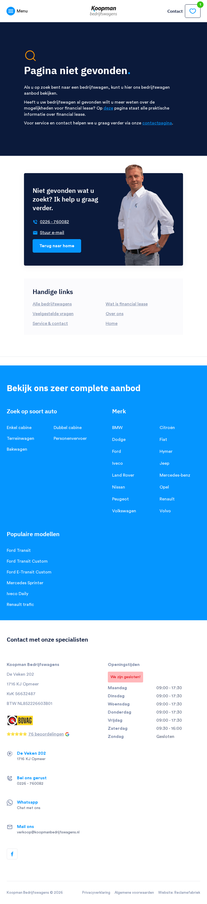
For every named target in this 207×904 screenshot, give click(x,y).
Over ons (114, 314)
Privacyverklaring (96, 893)
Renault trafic (20, 604)
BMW (117, 427)
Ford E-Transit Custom (29, 572)
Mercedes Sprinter (25, 583)
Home (112, 323)
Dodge (119, 439)
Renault (167, 499)
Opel (164, 487)
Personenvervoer (70, 438)
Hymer (166, 451)
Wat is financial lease (127, 304)
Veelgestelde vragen (53, 314)
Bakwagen (17, 449)
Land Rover (123, 475)
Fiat (163, 439)
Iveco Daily (17, 594)
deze (108, 108)
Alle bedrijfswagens (52, 304)
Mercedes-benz (175, 475)
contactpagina (157, 123)
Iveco (117, 463)
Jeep (164, 463)
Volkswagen (124, 511)
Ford (116, 451)
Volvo (165, 511)
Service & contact (50, 323)
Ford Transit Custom (27, 561)
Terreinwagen (20, 438)
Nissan (118, 487)
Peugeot (120, 499)
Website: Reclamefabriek (179, 893)
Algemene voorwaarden (134, 893)
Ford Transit (19, 550)
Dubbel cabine (68, 427)
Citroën (167, 427)
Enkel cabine (19, 427)
